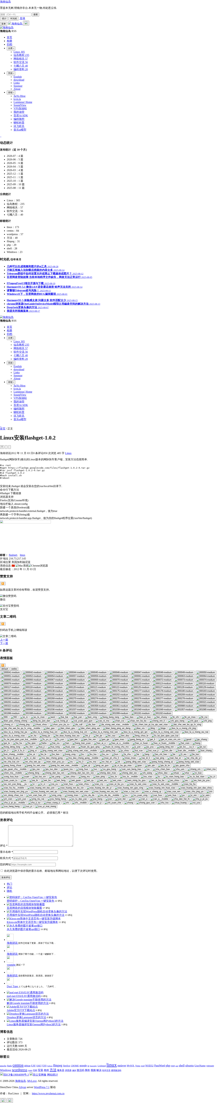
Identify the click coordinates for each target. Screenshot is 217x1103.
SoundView (20, 105)
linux (22, 555)
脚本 (87, 1070)
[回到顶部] (3, 1100)
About (17, 88)
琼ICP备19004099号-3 (16, 1074)
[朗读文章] (6, 447)
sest (176, 1066)
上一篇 (4, 639)
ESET (39, 1065)
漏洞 (74, 1070)
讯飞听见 (19, 126)
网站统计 (52, 1074)
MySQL (131, 1065)
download (19, 79)
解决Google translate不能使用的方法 (28, 1003)
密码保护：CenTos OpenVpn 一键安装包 (30, 900)
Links (17, 82)
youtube (11, 964)
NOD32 (149, 1065)
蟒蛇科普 (19, 122)
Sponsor (18, 85)
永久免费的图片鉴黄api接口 (23, 929)
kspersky (93, 1066)
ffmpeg (57, 1065)
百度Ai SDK (21, 115)
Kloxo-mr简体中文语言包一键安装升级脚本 (32, 922)
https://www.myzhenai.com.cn (48, 1093)
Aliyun (22, 1087)
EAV (33, 1065)
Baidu (9, 1066)
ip (88, 1066)
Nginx (137, 1066)
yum (30, 1070)
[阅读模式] (9, 447)
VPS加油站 (20, 108)
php (168, 1065)
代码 (35, 1070)
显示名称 (6, 851)
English (18, 76)
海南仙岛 (5, 1)
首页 (2, 428)
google (83, 1065)
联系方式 (6, 858)
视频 (93, 1070)
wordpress (19, 1070)
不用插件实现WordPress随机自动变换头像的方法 (35, 915)
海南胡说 (12, 942)
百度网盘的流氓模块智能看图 (24, 907)
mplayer (121, 1065)
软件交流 (106, 1070)
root (173, 1065)
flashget (13, 555)
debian (27, 1065)
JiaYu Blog (19, 96)
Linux (68, 453)
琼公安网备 (39, 1074)
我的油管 (19, 111)
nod (143, 1065)
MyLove (32, 1080)
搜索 (35, 14)
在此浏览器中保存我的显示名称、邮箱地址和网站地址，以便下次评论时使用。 (51, 870)
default (4, 669)
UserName (200, 1065)
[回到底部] (10, 1100)
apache (3, 1065)
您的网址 (5, 864)
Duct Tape (13, 986)
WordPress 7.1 (42, 1087)
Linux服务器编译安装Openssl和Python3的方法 (34, 1024)
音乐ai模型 (20, 129)
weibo (14, 669)
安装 (40, 1070)
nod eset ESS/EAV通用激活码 (24, 996)
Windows (5, 1070)
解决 (99, 1070)
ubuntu (189, 1065)
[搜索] (26, 23)
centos (18, 1065)
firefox (66, 1065)
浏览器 (68, 1070)
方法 (53, 1070)
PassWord (159, 1065)
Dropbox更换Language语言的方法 (26, 1017)
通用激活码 (116, 1070)
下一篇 (4, 643)
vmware (210, 1065)
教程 (46, 1070)
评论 (3, 845)
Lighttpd (102, 1065)
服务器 (60, 1070)
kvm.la (17, 99)
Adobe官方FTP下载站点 (21, 1010)
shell (182, 1065)
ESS (44, 1065)
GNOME (75, 1066)
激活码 (80, 1070)
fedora (49, 1066)
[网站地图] (0, 135)
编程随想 (19, 119)
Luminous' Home (23, 102)
